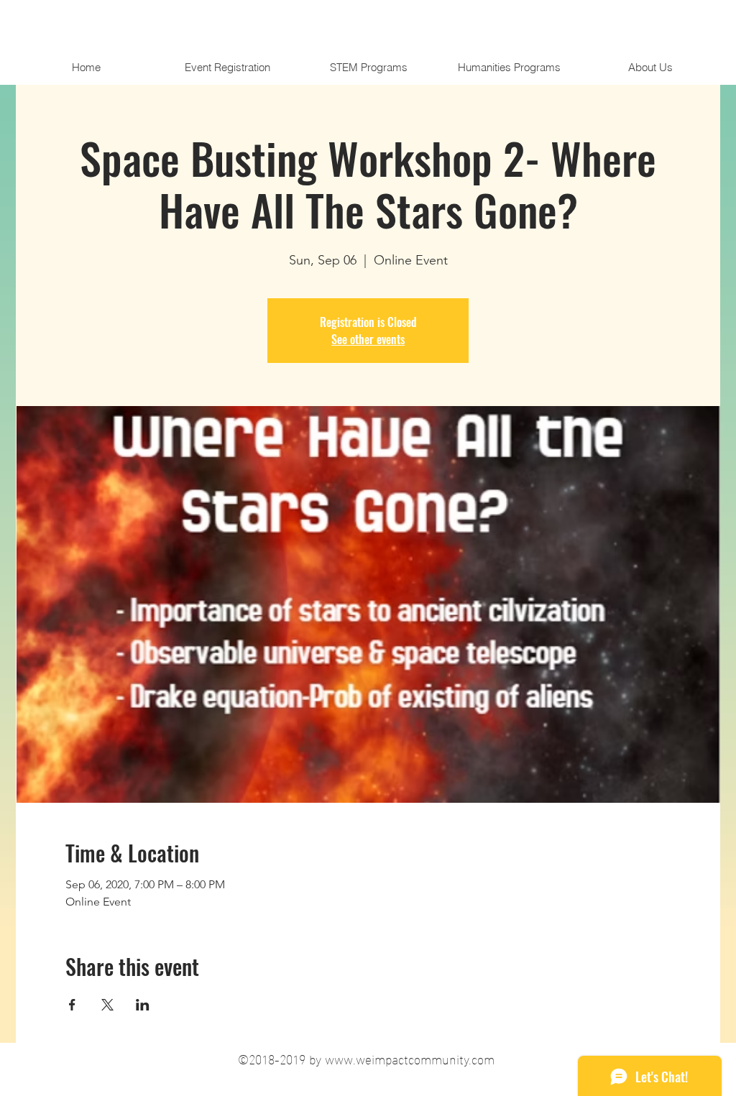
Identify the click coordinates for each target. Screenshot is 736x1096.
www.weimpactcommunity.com (409, 1058)
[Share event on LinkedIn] (143, 1004)
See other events (368, 339)
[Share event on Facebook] (72, 1004)
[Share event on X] (107, 1004)
